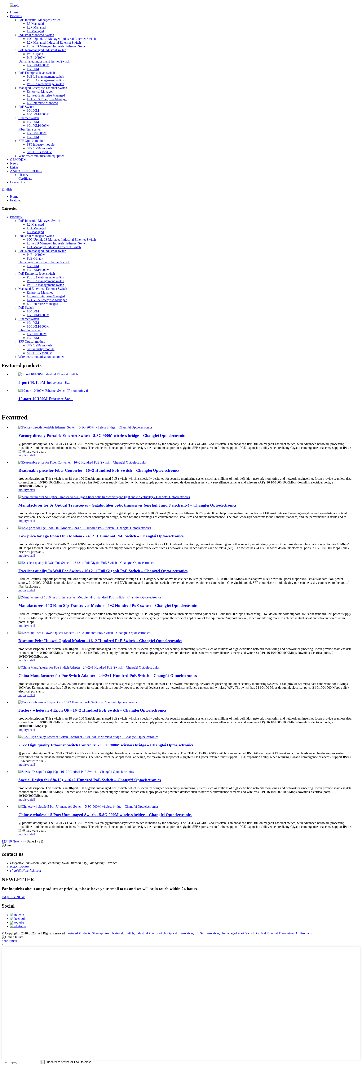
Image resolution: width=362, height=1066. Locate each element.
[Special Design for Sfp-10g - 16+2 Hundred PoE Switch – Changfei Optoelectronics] (76, 771)
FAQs (14, 167)
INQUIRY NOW (13, 897)
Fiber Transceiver (29, 129)
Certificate (25, 178)
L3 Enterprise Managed (42, 103)
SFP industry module (40, 144)
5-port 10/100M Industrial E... (44, 382)
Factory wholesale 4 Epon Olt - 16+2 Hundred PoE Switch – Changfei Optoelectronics (92, 710)
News (14, 163)
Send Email (9, 941)
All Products (303, 933)
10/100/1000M (37, 133)
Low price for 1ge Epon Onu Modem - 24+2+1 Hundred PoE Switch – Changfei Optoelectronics (101, 536)
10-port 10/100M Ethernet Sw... (45, 399)
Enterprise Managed (40, 91)
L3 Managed (35, 23)
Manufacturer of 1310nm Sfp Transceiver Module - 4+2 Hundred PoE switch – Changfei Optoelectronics (108, 605)
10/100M (33, 69)
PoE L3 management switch (45, 76)
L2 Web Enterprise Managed (46, 95)
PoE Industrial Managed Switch (39, 20)
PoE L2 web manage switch (45, 84)
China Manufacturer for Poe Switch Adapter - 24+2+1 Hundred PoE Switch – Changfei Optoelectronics (107, 675)
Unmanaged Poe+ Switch (238, 933)
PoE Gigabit (35, 54)
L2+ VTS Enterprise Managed (47, 99)
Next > (17, 841)
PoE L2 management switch (45, 80)
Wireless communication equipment (41, 156)
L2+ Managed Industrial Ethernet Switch (54, 42)
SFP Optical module (31, 140)
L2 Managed (35, 31)
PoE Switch (26, 106)
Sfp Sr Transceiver (207, 933)
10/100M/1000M (38, 65)
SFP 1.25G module (39, 148)
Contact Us (17, 182)
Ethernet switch (28, 118)
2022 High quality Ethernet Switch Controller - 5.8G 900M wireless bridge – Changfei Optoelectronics (105, 745)
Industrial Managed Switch (36, 35)
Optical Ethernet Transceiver (275, 933)
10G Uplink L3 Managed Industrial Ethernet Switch (61, 38)
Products (16, 16)
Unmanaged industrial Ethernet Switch (44, 61)
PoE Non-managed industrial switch (42, 50)
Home (14, 12)
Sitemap (97, 933)
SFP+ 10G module (39, 152)
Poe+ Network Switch (119, 933)
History (23, 174)
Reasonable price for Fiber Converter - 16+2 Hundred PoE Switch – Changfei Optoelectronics (98, 470)
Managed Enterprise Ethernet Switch (42, 88)
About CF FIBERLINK (26, 171)
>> (24, 841)
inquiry (23, 455)
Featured (16, 200)
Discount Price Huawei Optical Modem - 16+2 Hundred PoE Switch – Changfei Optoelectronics (100, 641)
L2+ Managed (36, 27)
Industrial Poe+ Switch (151, 933)
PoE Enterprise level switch (36, 72)
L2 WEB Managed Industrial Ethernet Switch (57, 46)
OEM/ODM (18, 159)
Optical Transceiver (180, 933)
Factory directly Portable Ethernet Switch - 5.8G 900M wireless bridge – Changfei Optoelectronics (102, 435)
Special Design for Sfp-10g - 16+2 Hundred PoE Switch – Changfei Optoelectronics (89, 780)
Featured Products (78, 933)
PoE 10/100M (36, 57)
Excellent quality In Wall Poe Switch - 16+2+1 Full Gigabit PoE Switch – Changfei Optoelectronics (102, 571)
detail (31, 455)
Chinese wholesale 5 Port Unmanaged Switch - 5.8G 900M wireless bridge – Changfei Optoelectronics (105, 815)
